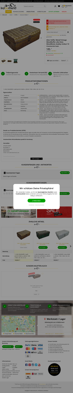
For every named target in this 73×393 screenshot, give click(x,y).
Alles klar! (37, 201)
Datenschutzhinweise (39, 204)
